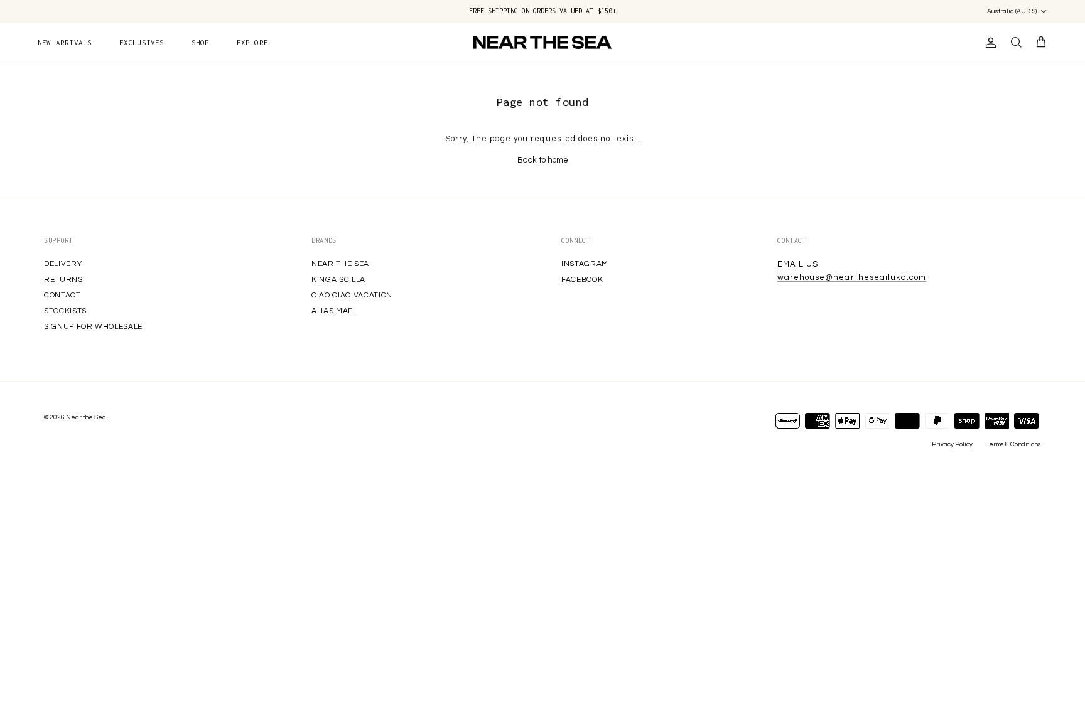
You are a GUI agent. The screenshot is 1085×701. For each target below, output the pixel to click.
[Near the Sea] (542, 42)
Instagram (584, 264)
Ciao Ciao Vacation (351, 295)
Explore (252, 42)
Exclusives (142, 42)
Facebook (582, 280)
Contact (62, 295)
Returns (63, 280)
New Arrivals (65, 42)
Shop (201, 42)
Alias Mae (332, 311)
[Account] (988, 42)
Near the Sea (340, 264)
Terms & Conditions (1013, 444)
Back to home (542, 160)
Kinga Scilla (338, 280)
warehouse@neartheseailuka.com (851, 277)
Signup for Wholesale (93, 327)
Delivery (63, 264)
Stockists (65, 311)
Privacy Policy (952, 444)
